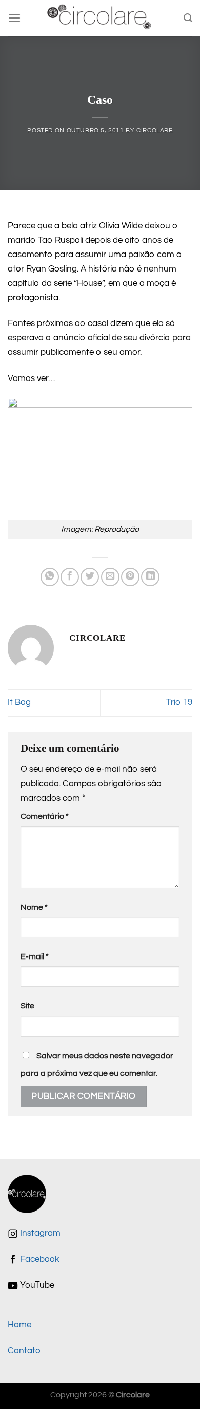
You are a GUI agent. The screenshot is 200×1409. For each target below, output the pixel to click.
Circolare (154, 130)
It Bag (19, 702)
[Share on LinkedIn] (150, 577)
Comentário (45, 816)
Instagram (39, 1233)
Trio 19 (179, 702)
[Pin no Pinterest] (130, 577)
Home (19, 1324)
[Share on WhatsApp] (50, 577)
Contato (24, 1351)
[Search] (188, 18)
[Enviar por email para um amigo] (110, 577)
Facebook (38, 1259)
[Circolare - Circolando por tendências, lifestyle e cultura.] (100, 18)
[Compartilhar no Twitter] (90, 577)
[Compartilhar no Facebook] (70, 577)
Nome (34, 907)
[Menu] (15, 18)
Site (27, 1006)
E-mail (35, 956)
